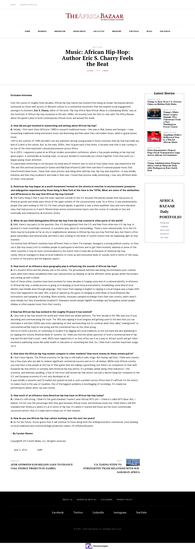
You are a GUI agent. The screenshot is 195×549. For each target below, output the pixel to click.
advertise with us (86, 499)
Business (42, 31)
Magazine (116, 31)
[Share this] (90, 75)
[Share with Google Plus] (100, 75)
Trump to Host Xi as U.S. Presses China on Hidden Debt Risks (164, 102)
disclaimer (106, 499)
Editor (91, 70)
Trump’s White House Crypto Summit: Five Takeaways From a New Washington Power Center (172, 119)
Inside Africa (79, 31)
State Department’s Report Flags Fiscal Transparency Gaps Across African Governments (163, 152)
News (13, 4)
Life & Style (98, 31)
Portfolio (134, 31)
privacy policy (124, 499)
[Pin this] (104, 75)
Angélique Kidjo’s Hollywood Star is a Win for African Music (172, 138)
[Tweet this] (95, 75)
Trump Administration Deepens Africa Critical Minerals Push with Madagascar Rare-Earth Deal (163, 167)
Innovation (59, 31)
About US (68, 499)
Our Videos (165, 31)
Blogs (149, 31)
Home (27, 31)
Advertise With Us (28, 4)
